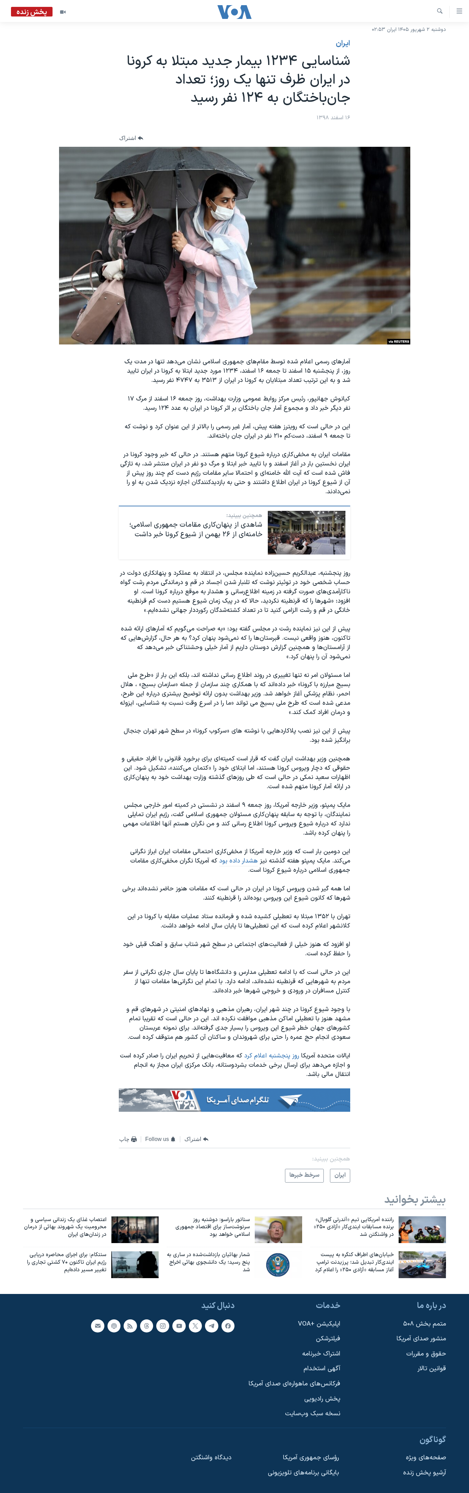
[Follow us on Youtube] (178, 1325)
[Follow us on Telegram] (211, 1325)
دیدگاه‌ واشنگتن (211, 1457)
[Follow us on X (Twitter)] (195, 1325)
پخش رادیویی (322, 1399)
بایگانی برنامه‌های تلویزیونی (303, 1473)
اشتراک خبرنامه (321, 1354)
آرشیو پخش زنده (424, 1473)
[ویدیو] (63, 12)
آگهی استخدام (322, 1368)
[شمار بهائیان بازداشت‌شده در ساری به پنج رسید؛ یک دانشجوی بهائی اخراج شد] (278, 1264)
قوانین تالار (431, 1368)
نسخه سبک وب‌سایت (312, 1413)
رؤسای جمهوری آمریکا (311, 1457)
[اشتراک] (97, 1325)
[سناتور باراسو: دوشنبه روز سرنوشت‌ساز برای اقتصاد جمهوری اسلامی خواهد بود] (278, 1229)
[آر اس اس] (130, 1325)
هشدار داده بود (238, 861)
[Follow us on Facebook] (228, 1325)
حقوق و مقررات (426, 1354)
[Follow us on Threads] (146, 1325)
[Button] (131, 138)
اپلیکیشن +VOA (319, 1323)
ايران (343, 43)
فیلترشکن (328, 1338)
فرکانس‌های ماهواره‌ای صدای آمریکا (294, 1383)
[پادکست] (114, 1325)
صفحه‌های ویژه (426, 1457)
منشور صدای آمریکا (421, 1338)
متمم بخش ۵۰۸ (424, 1323)
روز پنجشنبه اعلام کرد (271, 1056)
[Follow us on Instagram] (162, 1325)
